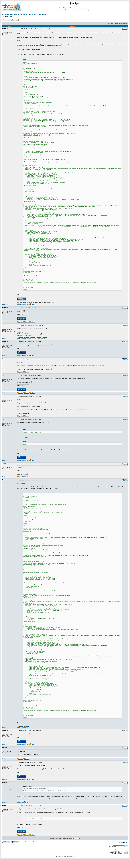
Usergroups (81, 8)
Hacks (34, 20)
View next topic (123, 23)
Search (66, 8)
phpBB (61, 856)
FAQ (61, 8)
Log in (88, 10)
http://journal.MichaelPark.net (43, 345)
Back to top (5, 304)
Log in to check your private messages (75, 10)
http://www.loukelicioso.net (24, 335)
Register (88, 8)
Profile (62, 10)
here (66, 54)
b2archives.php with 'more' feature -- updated (24, 15)
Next (11, 16)
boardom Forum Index (25, 20)
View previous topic (113, 23)
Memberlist (73, 8)
